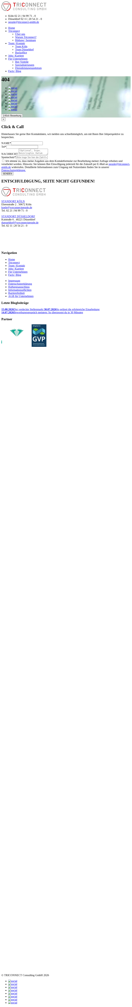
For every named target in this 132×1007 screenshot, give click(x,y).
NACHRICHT (9, 153)
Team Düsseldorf (24, 49)
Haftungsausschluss (19, 286)
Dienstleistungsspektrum (28, 68)
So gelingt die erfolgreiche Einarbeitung (72, 309)
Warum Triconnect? (25, 37)
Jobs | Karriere (16, 55)
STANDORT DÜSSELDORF (18, 216)
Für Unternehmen (18, 58)
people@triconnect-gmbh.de (23, 22)
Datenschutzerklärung (20, 283)
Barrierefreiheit (16, 293)
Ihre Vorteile (22, 61)
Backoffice (21, 52)
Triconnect (14, 31)
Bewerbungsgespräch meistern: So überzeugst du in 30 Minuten (42, 312)
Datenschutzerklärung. (13, 170)
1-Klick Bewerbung (12, 115)
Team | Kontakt (16, 43)
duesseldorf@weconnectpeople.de (19, 222)
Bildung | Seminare (25, 40)
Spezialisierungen (24, 64)
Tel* (3, 146)
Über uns (20, 34)
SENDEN (7, 173)
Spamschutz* (8, 157)
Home (11, 27)
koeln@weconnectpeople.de (16, 207)
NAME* (6, 143)
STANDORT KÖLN (13, 201)
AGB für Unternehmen (21, 296)
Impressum (14, 280)
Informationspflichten (19, 289)
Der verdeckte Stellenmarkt (22, 309)
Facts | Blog (14, 71)
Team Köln (21, 46)
